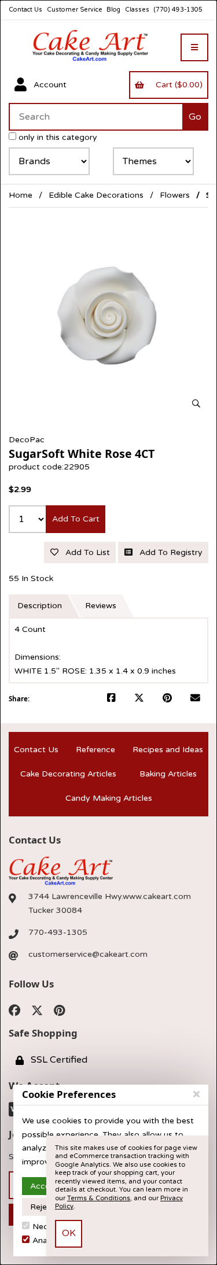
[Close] (196, 1094)
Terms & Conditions (98, 1198)
